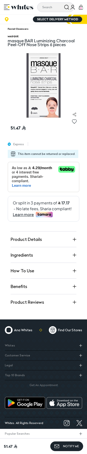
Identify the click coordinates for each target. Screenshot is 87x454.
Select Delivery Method (57, 19)
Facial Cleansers (18, 29)
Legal (9, 365)
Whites (10, 345)
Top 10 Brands (15, 375)
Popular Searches (17, 434)
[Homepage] (22, 7)
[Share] (74, 114)
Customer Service (17, 355)
